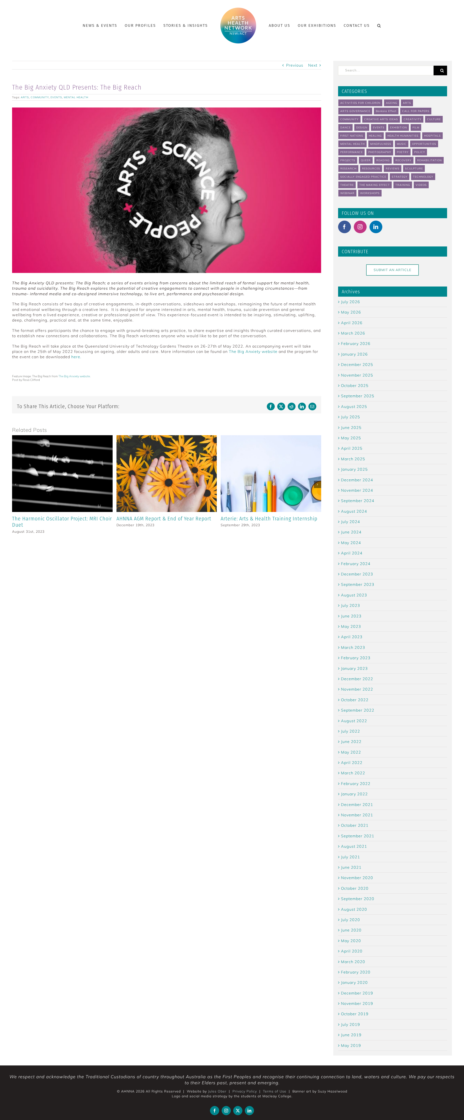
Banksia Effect (386, 111)
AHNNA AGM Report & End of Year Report (163, 518)
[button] (371, 25)
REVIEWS (392, 168)
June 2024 (351, 532)
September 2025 (357, 395)
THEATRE (347, 185)
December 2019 (357, 993)
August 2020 (354, 909)
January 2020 (354, 982)
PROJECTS (347, 160)
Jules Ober (217, 1091)
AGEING (391, 103)
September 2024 (357, 500)
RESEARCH (348, 168)
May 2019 (351, 1045)
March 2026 (353, 333)
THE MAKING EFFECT (374, 185)
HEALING (375, 135)
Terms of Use (274, 1091)
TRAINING (402, 185)
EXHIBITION (398, 127)
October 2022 (355, 699)
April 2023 (351, 636)
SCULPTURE (414, 168)
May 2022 (351, 752)
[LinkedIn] (376, 227)
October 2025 (355, 385)
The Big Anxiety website (253, 351)
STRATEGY (399, 176)
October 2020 (355, 888)
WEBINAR (347, 193)
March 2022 (353, 772)
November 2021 (357, 814)
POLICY (419, 152)
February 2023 (355, 657)
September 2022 (357, 710)
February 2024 (355, 563)
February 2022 (355, 783)
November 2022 (357, 689)
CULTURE (434, 119)
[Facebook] (344, 227)
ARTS (25, 97)
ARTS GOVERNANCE (355, 111)
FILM (416, 127)
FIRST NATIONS (351, 135)
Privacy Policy (244, 1091)
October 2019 (355, 1013)
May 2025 (351, 437)
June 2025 (351, 427)
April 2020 (351, 951)
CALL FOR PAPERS (415, 111)
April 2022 (351, 762)
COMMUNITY (40, 97)
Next (312, 65)
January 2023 (354, 668)
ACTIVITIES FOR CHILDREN (360, 103)
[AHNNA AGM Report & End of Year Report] (166, 437)
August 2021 (354, 846)
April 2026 (351, 322)
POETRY (403, 152)
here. (76, 356)
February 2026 (355, 343)
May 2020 (351, 940)
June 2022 (351, 741)
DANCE (345, 127)
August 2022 (354, 720)
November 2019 (357, 1003)
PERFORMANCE (351, 152)
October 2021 (355, 825)
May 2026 (351, 312)
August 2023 (354, 595)
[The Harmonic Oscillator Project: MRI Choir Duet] (62, 437)
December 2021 (357, 804)
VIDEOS (421, 185)
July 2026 (350, 301)
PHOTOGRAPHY (379, 152)
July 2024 (350, 521)
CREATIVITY (412, 119)
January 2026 (354, 354)
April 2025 (351, 448)
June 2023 (351, 616)
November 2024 (357, 490)
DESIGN (361, 127)
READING (383, 160)
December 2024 (357, 479)
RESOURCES (371, 168)
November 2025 (357, 375)
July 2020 (350, 919)
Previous (294, 65)
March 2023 (353, 647)
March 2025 (353, 458)
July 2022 (350, 731)
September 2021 (357, 835)
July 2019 (350, 1024)
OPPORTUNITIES (424, 144)
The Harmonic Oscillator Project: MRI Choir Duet (62, 521)
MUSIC (401, 144)
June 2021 (351, 867)
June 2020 (351, 930)
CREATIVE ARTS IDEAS (381, 119)
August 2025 (354, 406)
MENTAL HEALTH (76, 97)
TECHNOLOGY (423, 176)
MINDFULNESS (380, 144)
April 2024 (351, 553)
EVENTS (56, 97)
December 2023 (357, 574)
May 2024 (351, 542)
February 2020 (355, 972)
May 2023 (351, 626)
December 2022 (357, 678)
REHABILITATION (429, 160)
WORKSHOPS (370, 193)
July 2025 (350, 416)
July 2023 (350, 605)
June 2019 (351, 1034)
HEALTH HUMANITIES (403, 135)
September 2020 (357, 898)
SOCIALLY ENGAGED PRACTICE (363, 176)
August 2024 (354, 511)
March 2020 (353, 961)
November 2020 (357, 877)
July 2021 (350, 856)
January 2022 (354, 793)
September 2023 (357, 584)
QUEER (366, 160)
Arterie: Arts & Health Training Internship (269, 518)
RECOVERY (403, 160)
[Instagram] (360, 227)
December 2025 (357, 364)
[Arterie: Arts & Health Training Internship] (271, 437)
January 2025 (354, 469)
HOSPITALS (432, 135)
